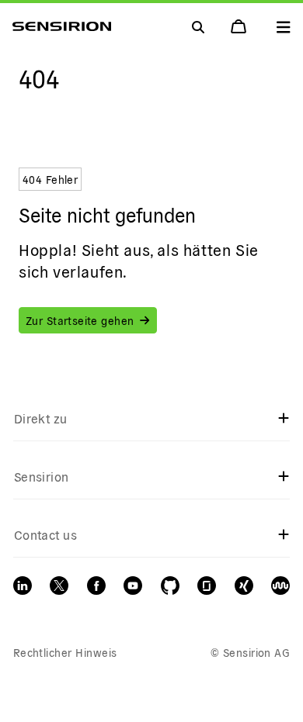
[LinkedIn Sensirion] (22, 585)
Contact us (46, 534)
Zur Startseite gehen (80, 320)
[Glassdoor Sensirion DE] (206, 585)
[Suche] (283, 26)
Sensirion (41, 476)
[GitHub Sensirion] (170, 585)
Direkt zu (41, 418)
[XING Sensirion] (244, 585)
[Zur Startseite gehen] (61, 26)
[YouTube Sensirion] (133, 585)
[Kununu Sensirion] (280, 585)
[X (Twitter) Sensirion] (59, 585)
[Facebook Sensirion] (96, 585)
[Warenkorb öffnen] (240, 26)
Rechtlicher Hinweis (65, 652)
